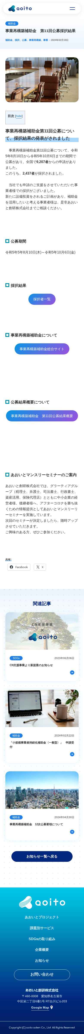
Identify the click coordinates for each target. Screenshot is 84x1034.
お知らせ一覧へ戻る (42, 856)
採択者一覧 (42, 299)
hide (19, 116)
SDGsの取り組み (42, 939)
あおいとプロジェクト (42, 917)
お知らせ (42, 960)
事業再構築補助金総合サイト (42, 349)
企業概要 (42, 949)
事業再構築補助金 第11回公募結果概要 (42, 416)
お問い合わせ (42, 974)
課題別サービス (42, 928)
